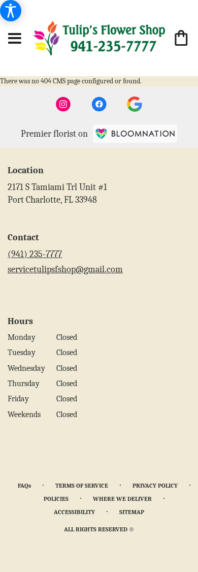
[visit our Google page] (134, 104)
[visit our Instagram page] (63, 104)
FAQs (24, 485)
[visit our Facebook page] (99, 104)
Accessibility (74, 512)
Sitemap (131, 512)
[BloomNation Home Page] (135, 133)
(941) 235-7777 (35, 254)
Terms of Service (81, 485)
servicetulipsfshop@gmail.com (65, 269)
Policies (56, 498)
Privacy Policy (155, 485)
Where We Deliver (122, 498)
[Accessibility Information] (10, 10)
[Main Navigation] (14, 39)
